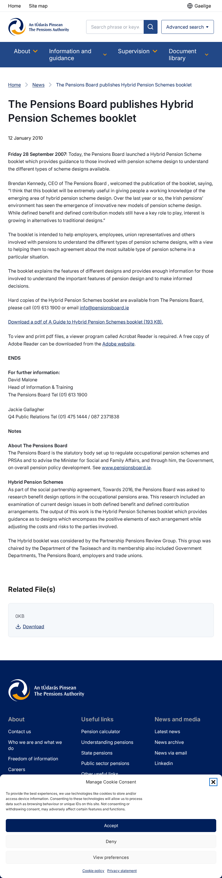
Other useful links (99, 774)
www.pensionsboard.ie (126, 467)
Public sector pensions (105, 763)
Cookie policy (93, 870)
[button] (213, 782)
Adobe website (118, 344)
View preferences (111, 857)
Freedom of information (33, 758)
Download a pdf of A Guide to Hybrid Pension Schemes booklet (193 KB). (85, 322)
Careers (16, 769)
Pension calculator (100, 731)
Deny (111, 841)
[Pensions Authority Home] (38, 27)
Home (14, 85)
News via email (171, 753)
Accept (111, 825)
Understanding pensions (107, 742)
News (38, 85)
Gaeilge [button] (203, 6)
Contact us (19, 731)
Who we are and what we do (35, 745)
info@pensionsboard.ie (104, 307)
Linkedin (164, 763)
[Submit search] (151, 27)
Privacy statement (122, 870)
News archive (169, 742)
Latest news (167, 731)
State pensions (96, 753)
